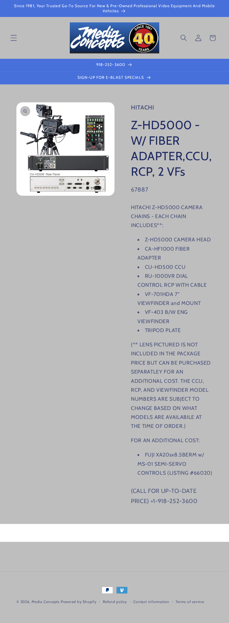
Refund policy (115, 601)
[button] (14, 38)
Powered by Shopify (79, 601)
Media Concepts (46, 601)
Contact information (151, 601)
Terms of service (190, 601)
